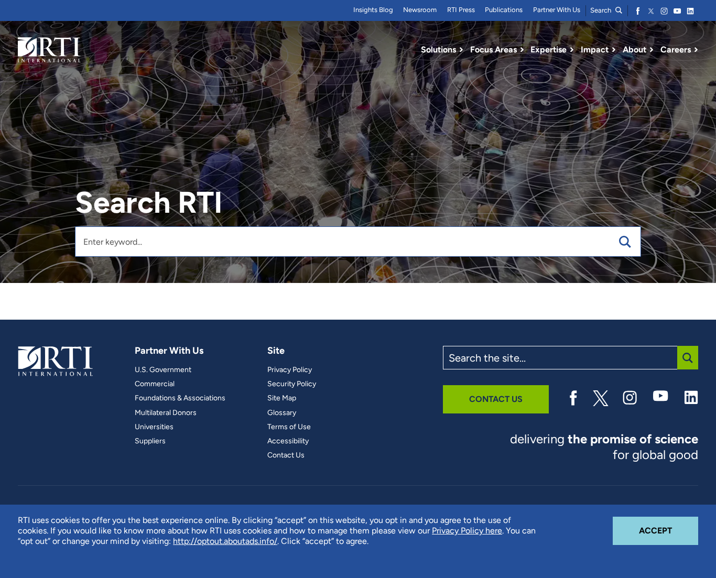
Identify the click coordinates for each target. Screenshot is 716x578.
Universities (154, 427)
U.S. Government (163, 370)
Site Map (281, 398)
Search (601, 10)
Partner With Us (556, 10)
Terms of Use (289, 427)
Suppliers (150, 441)
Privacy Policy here (467, 531)
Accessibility (288, 441)
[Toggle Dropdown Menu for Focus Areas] (522, 50)
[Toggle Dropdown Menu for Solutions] (461, 50)
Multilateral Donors (166, 413)
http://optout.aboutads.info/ (225, 541)
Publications (504, 10)
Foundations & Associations (180, 398)
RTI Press (461, 10)
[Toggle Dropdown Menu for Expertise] (572, 50)
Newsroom (420, 10)
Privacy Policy (289, 370)
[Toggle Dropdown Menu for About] (651, 50)
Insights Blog (373, 10)
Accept (668, 530)
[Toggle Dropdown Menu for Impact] (614, 50)
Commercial (155, 384)
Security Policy (291, 384)
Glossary (281, 413)
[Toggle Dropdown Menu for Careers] (696, 50)
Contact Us (286, 455)
